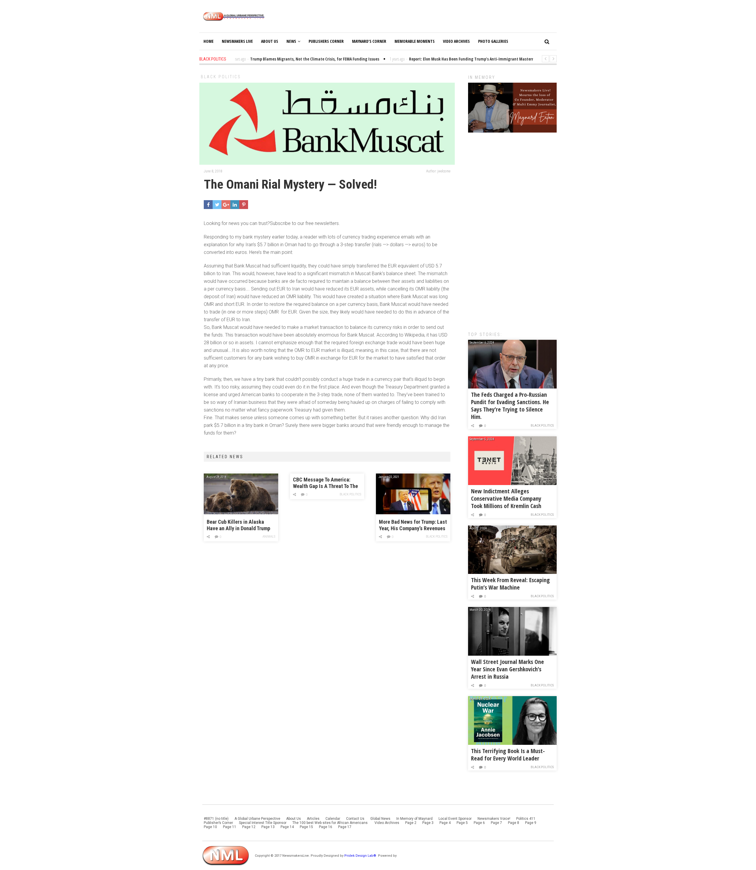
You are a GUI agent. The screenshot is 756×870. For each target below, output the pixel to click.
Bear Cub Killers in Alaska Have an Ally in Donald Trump (238, 525)
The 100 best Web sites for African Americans (330, 823)
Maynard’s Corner (369, 41)
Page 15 (306, 827)
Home (208, 41)
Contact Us (355, 819)
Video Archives (456, 41)
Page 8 (513, 823)
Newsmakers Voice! (494, 819)
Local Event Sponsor (455, 819)
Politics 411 (525, 819)
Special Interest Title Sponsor (262, 823)
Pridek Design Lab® (360, 856)
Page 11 (229, 827)
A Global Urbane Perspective (257, 819)
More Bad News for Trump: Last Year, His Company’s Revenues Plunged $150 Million (413, 525)
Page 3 (428, 823)
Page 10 (210, 827)
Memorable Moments (415, 41)
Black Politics (221, 76)
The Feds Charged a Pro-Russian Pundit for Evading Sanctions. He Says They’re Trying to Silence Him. (510, 406)
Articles (313, 819)
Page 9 (530, 823)
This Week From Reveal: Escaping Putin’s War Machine (510, 583)
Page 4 (445, 823)
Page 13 (268, 827)
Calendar (332, 819)
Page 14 (287, 827)
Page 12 (248, 827)
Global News (380, 819)
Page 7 (496, 823)
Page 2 (410, 823)
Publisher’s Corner (218, 823)
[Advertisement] (512, 229)
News (291, 41)
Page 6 (479, 823)
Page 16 (325, 827)
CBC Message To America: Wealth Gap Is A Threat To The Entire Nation (325, 483)
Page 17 (344, 827)
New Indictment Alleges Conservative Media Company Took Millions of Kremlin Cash (506, 498)
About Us (269, 41)
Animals (269, 536)
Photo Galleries (493, 41)
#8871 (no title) (216, 819)
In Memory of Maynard (414, 819)
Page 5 (462, 823)
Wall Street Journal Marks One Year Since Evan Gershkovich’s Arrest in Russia (507, 669)
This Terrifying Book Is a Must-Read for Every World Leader (508, 754)
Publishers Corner (326, 41)
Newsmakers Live (237, 41)
